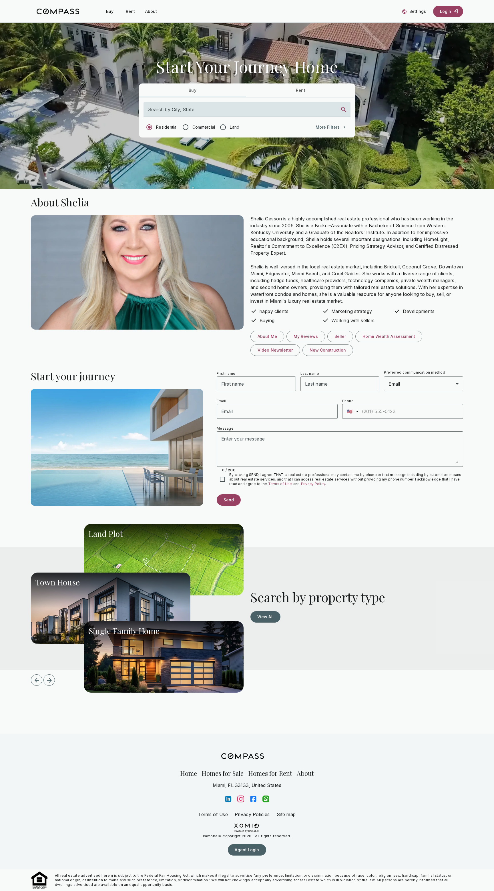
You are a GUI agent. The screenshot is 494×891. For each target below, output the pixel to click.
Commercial (203, 127)
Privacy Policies (252, 814)
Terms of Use (280, 484)
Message (225, 428)
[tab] (192, 90)
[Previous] (36, 680)
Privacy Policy (313, 484)
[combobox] (242, 111)
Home (188, 773)
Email (221, 401)
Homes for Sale (223, 773)
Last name (309, 373)
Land (234, 127)
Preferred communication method (414, 372)
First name (226, 373)
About (305, 773)
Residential (167, 127)
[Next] (49, 680)
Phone (348, 401)
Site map (286, 814)
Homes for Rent (270, 773)
